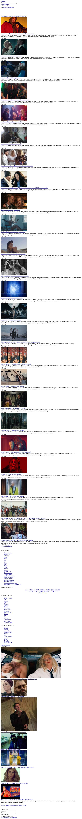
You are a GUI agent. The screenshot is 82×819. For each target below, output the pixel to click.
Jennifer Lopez (7, 631)
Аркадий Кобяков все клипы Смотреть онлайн (13, 732)
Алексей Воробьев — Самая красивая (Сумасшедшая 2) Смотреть (19, 679)
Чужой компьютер (8, 816)
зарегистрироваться (8, 7)
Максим (6, 618)
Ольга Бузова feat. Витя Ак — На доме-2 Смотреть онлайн (17, 540)
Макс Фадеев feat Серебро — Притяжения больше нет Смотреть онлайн (20, 342)
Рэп (5, 561)
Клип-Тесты (12, 16)
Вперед (10, 546)
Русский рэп (7, 571)
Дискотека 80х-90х (9, 581)
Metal (5, 557)
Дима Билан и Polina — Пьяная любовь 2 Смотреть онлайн (17, 166)
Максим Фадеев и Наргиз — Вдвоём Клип (12, 696)
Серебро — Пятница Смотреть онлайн (11, 122)
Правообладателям (11, 805)
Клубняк (6, 555)
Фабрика (6, 611)
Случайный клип (5, 645)
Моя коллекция (5, 4)
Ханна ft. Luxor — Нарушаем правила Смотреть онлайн (16, 452)
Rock (5, 563)
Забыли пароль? (5, 817)
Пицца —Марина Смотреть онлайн (10, 210)
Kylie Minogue (8, 636)
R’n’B (5, 565)
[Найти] (16, 3)
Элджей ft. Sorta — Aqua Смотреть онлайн (12, 430)
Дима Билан (7, 609)
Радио (7, 16)
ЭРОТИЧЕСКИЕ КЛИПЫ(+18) (12, 584)
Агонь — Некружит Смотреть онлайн (11, 144)
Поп (5, 560)
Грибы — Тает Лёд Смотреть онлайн (11, 749)
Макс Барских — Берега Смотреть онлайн (12, 496)
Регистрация (13, 817)
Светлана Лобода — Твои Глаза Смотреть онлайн (14, 783)
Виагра (6, 601)
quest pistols (7, 608)
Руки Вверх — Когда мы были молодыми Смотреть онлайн (17, 799)
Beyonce (6, 628)
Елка (5, 602)
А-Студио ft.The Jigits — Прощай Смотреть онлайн (15, 276)
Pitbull (5, 638)
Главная (3, 16)
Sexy (5, 564)
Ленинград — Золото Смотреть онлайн (11, 55)
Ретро (5, 567)
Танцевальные (8, 574)
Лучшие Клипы (8, 573)
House (5, 558)
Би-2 (5, 616)
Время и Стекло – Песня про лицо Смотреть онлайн (15, 100)
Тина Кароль (7, 619)
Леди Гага (6, 641)
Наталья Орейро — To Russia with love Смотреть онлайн (16, 364)
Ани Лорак (7, 621)
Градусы (6, 604)
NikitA (5, 615)
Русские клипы (8, 552)
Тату (5, 599)
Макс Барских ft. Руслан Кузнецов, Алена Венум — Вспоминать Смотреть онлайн (23, 518)
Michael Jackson (8, 642)
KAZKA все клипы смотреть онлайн (11, 474)
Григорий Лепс (8, 622)
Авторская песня (8, 578)
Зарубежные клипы (9, 575)
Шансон (6, 568)
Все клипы (7, 554)
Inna (5, 635)
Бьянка (6, 614)
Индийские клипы (9, 580)
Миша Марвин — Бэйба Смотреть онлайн (12, 386)
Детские (6, 570)
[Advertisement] (41, 12)
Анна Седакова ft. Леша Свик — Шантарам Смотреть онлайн (17, 33)
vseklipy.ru (3, 1)
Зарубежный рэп (8, 577)
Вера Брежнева (8, 612)
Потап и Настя (8, 598)
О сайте (3, 805)
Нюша (5, 606)
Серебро (6, 605)
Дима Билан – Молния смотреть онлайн (12, 298)
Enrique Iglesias (8, 632)
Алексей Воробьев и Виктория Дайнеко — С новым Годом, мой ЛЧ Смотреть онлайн (24, 188)
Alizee (5, 639)
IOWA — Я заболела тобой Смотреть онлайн (13, 232)
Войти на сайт (4, 814)
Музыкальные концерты (10, 583)
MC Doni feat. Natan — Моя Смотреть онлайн (13, 408)
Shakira (6, 629)
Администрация (21, 805)
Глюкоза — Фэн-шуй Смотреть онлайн (11, 78)
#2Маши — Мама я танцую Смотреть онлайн (13, 254)
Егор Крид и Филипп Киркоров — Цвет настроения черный (17, 767)
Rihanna (6, 633)
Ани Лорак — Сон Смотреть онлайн (11, 320)
